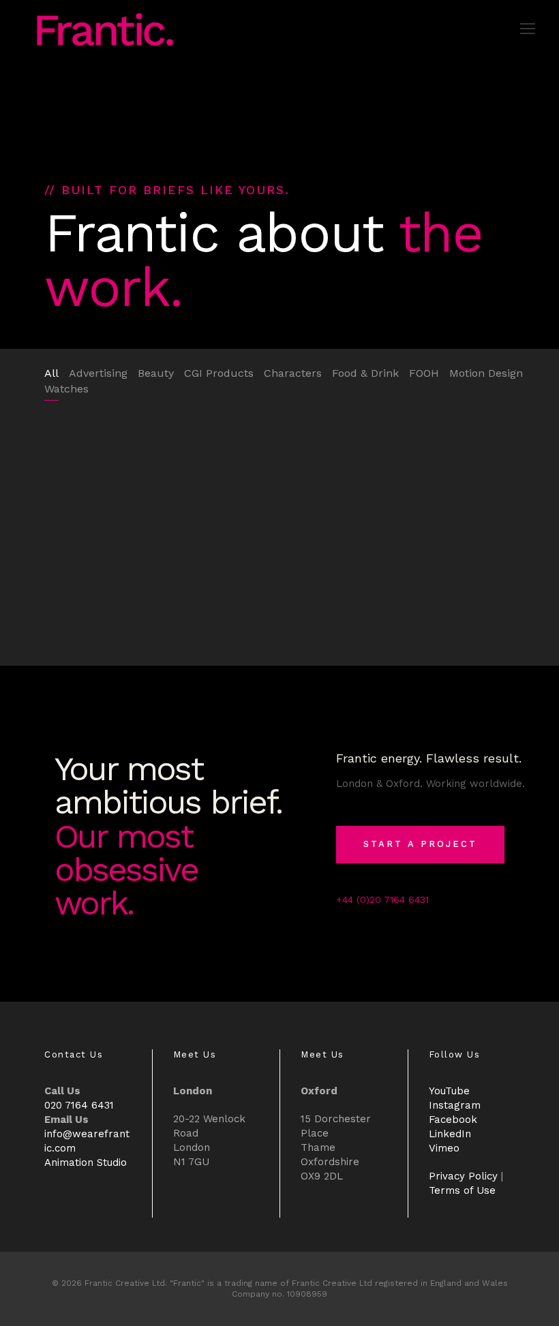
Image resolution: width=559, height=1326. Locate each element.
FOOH (424, 373)
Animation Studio (85, 1162)
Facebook (453, 1119)
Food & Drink (365, 373)
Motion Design (486, 373)
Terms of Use (462, 1190)
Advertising (98, 373)
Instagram (455, 1105)
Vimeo (444, 1148)
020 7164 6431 (79, 1105)
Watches (66, 388)
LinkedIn (450, 1134)
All (51, 373)
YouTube (449, 1091)
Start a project (420, 844)
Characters (293, 373)
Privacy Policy (463, 1176)
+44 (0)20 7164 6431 (382, 899)
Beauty (156, 373)
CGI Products (219, 373)
